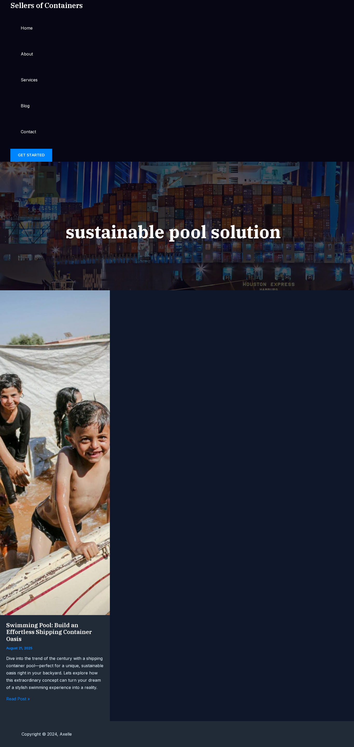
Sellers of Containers (46, 5)
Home (27, 28)
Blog (25, 105)
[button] (31, 155)
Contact (28, 131)
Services (29, 79)
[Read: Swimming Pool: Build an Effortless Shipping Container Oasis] (55, 613)
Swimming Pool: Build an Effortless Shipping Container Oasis (49, 632)
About (27, 54)
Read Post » (18, 698)
